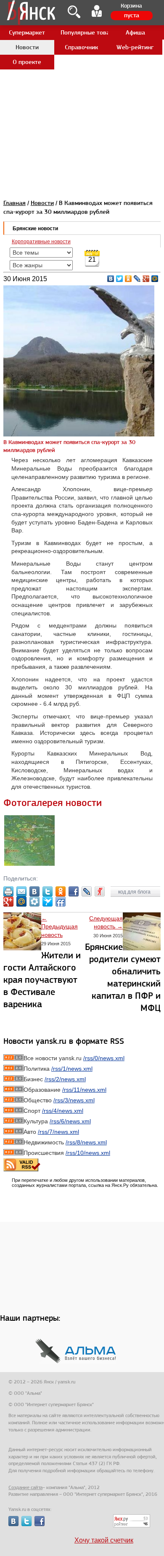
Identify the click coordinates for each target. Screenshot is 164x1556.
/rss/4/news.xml (62, 1110)
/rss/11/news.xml (84, 1089)
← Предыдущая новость (59, 926)
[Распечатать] (8, 891)
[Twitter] (119, 278)
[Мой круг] (34, 901)
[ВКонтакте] (110, 278)
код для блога (135, 892)
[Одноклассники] (128, 278)
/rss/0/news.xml (103, 1058)
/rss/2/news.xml (65, 1079)
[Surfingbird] (47, 901)
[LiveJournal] (137, 278)
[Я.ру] (100, 891)
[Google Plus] (146, 278)
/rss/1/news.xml (72, 1068)
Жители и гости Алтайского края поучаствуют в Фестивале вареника (42, 979)
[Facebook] (74, 891)
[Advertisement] (82, 82)
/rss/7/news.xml (58, 1131)
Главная (14, 203)
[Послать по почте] (21, 891)
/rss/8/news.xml (86, 1142)
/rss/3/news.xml (74, 1100)
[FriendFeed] (61, 901)
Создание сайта (25, 1487)
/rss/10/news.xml (88, 1152)
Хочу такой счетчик (103, 1540)
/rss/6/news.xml (70, 1121)
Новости (42, 203)
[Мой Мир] (155, 278)
